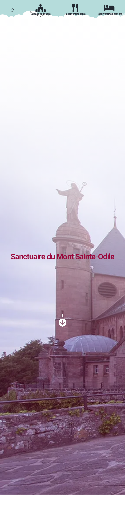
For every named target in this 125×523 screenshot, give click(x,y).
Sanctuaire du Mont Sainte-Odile (62, 256)
